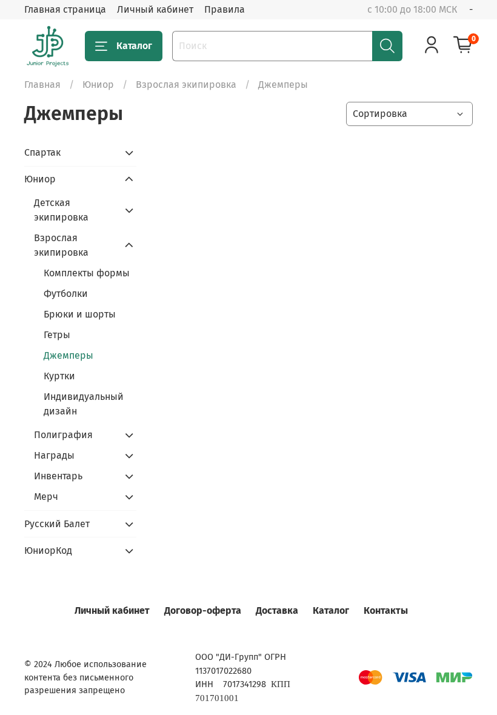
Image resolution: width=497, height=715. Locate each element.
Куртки (59, 376)
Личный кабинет (155, 9)
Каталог (134, 46)
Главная (42, 84)
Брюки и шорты (80, 314)
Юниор (98, 84)
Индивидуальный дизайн (84, 404)
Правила (224, 9)
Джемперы (68, 355)
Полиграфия (63, 435)
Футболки (66, 293)
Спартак (42, 152)
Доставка (277, 610)
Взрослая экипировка (186, 84)
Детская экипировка (61, 210)
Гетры (57, 335)
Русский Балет (57, 524)
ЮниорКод (48, 550)
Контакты (386, 610)
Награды (54, 455)
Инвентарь (58, 476)
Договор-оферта (202, 610)
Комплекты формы (87, 273)
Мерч (46, 496)
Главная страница (65, 9)
